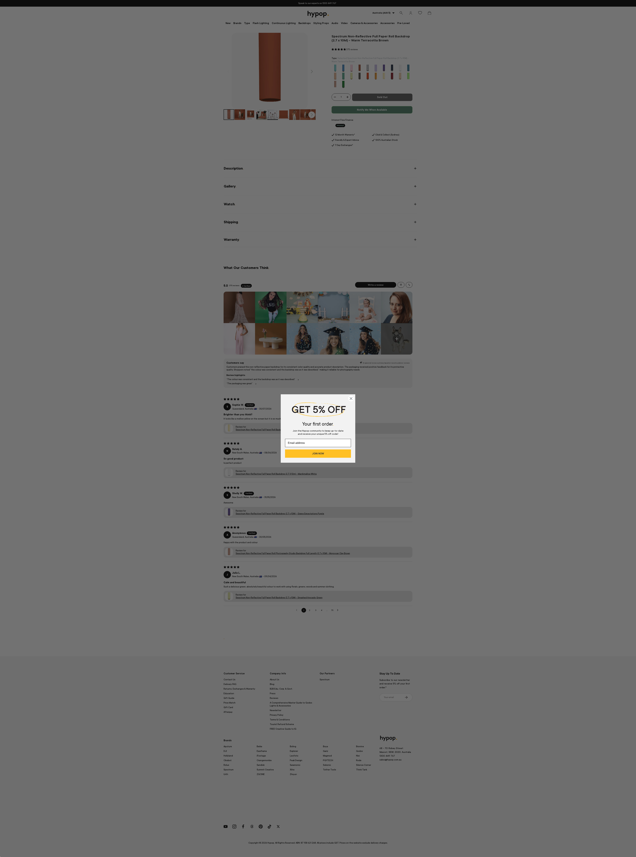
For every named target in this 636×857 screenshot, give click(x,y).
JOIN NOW (318, 453)
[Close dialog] (351, 398)
